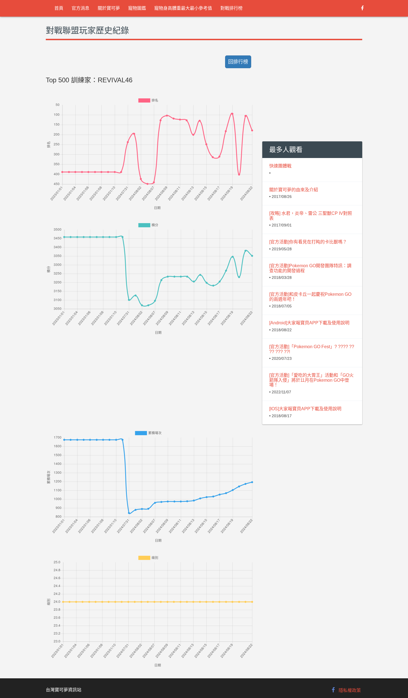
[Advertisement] (150, 375)
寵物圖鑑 (137, 8)
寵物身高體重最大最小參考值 (183, 8)
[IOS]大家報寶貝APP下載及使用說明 (305, 408)
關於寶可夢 (109, 8)
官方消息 (80, 8)
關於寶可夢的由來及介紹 (293, 189)
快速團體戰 (280, 166)
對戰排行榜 (231, 8)
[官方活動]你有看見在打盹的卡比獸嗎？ (308, 242)
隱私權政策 (350, 690)
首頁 (58, 8)
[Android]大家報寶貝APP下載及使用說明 (309, 322)
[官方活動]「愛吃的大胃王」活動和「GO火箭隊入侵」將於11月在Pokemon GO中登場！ (311, 380)
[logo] (46, 8)
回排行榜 (238, 62)
